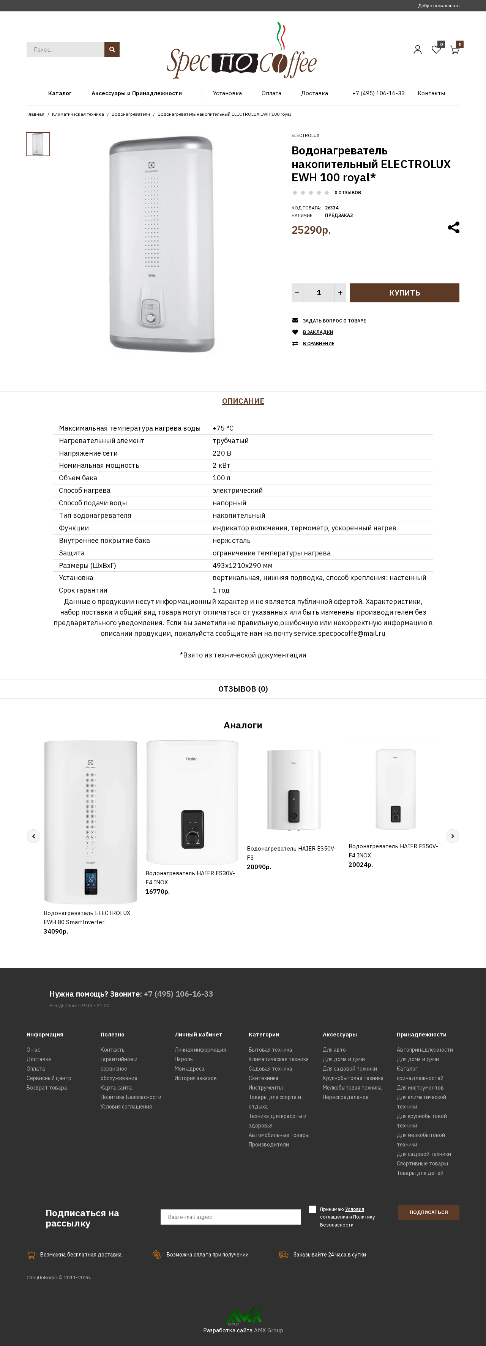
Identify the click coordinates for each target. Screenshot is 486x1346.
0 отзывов (348, 192)
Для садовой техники (350, 1068)
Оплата (36, 1068)
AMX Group (268, 1330)
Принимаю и (347, 1217)
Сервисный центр (49, 1078)
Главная (35, 114)
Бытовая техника (270, 1049)
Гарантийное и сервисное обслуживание (119, 1069)
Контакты (113, 1049)
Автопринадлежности (425, 1049)
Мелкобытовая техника (352, 1087)
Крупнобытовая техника (353, 1078)
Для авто (334, 1049)
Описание (243, 401)
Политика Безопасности (131, 1097)
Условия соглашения (126, 1106)
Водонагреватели (131, 114)
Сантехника (264, 1078)
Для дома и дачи (344, 1059)
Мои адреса (190, 1068)
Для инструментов (420, 1087)
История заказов (196, 1078)
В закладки (318, 332)
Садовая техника (270, 1068)
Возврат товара (47, 1087)
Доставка (39, 1059)
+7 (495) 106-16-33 (178, 994)
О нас (33, 1049)
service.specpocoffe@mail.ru (339, 633)
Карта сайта (116, 1087)
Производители (269, 1144)
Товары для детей (420, 1173)
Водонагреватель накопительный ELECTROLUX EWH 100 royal (224, 114)
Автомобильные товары (279, 1135)
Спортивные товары (422, 1163)
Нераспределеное (346, 1097)
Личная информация (200, 1049)
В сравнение (319, 343)
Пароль (184, 1059)
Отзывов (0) (243, 689)
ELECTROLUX (305, 135)
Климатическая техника (78, 114)
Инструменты (266, 1087)
